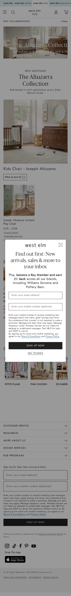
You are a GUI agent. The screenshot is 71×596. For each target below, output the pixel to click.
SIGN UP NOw (35, 345)
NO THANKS (35, 353)
